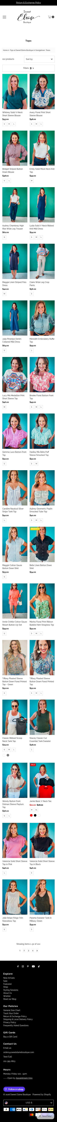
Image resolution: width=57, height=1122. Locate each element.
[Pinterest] (28, 966)
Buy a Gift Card (10, 1037)
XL (36, 810)
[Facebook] (18, 966)
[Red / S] (31, 815)
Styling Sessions (10, 990)
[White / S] (39, 815)
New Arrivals (9, 978)
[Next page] (37, 950)
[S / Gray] (8, 755)
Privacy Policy (9, 1022)
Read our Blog (9, 999)
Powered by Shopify (42, 1094)
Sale (5, 981)
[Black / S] (35, 815)
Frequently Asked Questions (15, 1025)
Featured (7, 984)
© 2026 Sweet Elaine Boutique (17, 1094)
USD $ (29, 1103)
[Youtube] (33, 966)
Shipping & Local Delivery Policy (18, 1019)
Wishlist (7, 996)
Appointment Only (24, 1078)
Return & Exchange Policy (28, 2)
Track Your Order (11, 1013)
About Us (7, 993)
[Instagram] (23, 966)
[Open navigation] (4, 17)
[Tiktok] (39, 966)
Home (5, 50)
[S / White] (4, 755)
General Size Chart (11, 1010)
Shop (5, 987)
